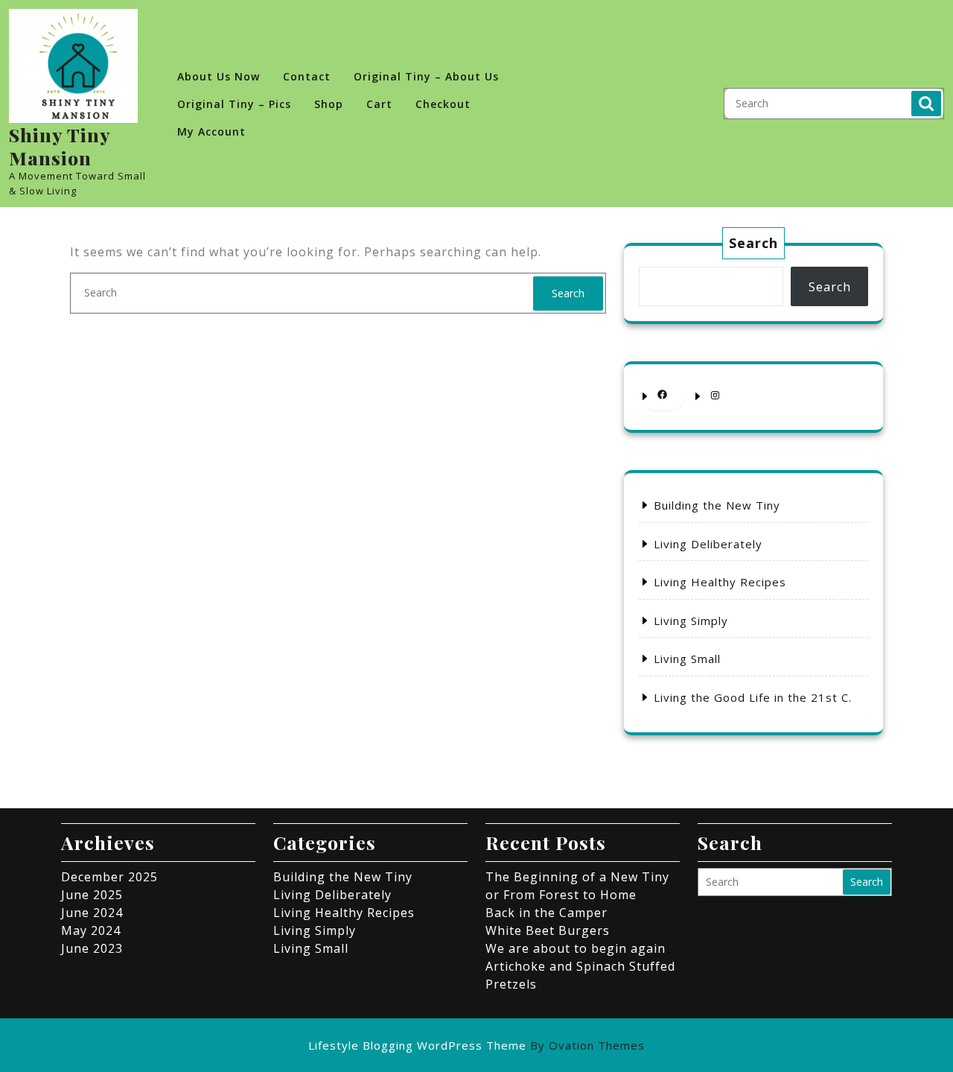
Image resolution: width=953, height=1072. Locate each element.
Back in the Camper (546, 912)
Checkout (443, 104)
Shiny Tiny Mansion (59, 146)
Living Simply (691, 620)
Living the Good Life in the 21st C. (753, 697)
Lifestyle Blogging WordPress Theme (476, 1045)
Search (926, 103)
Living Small (687, 658)
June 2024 (92, 912)
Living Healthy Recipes (720, 581)
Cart (379, 104)
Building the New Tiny (717, 505)
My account (211, 131)
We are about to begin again (575, 948)
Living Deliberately (708, 543)
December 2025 (109, 877)
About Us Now (218, 76)
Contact (307, 76)
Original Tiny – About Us (426, 76)
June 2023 (92, 948)
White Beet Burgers (547, 930)
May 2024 (91, 930)
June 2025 (92, 895)
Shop (328, 104)
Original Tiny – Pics (234, 104)
